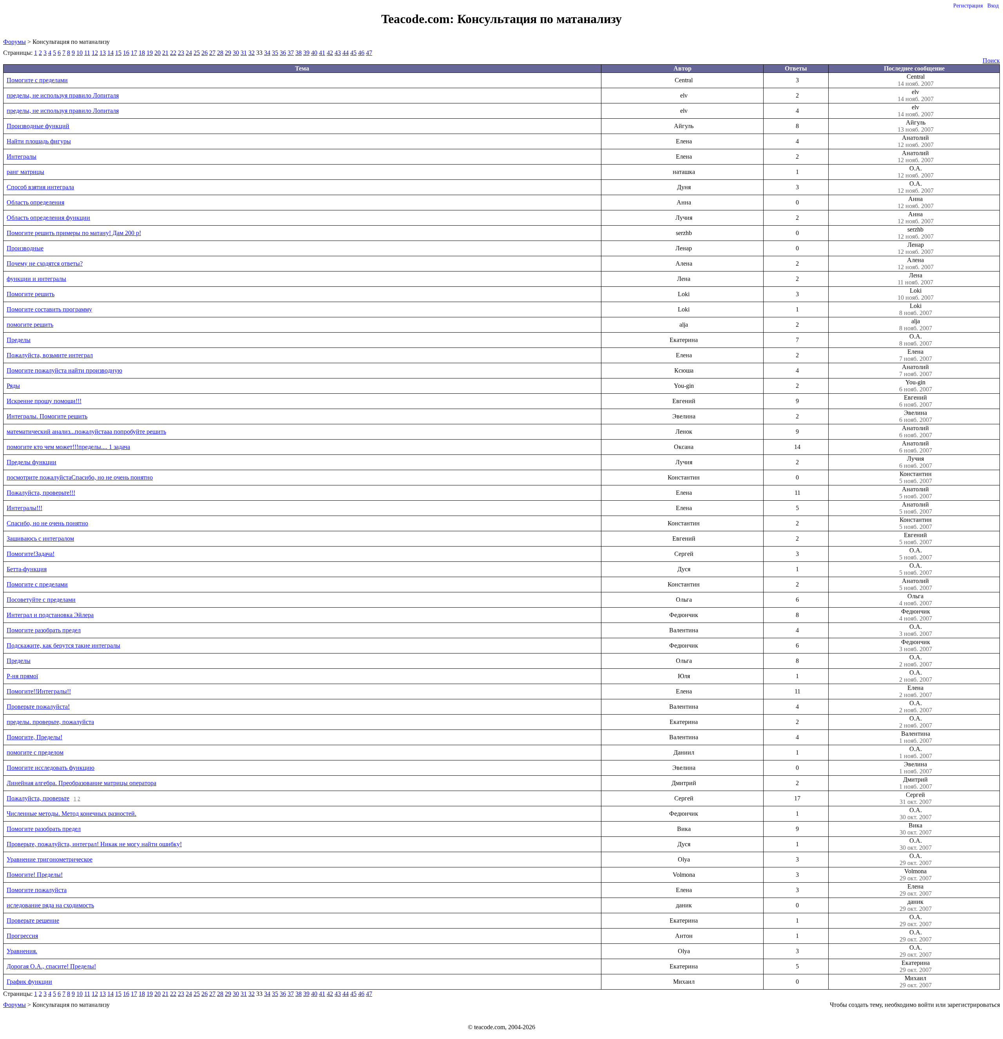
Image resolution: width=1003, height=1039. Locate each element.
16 (126, 52)
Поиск (991, 60)
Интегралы (21, 156)
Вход (993, 6)
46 (361, 52)
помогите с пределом (35, 752)
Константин (915, 477)
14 (110, 52)
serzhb (916, 233)
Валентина (915, 737)
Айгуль (916, 126)
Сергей (916, 798)
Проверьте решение (33, 920)
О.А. (916, 172)
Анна (916, 202)
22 (173, 52)
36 (283, 52)
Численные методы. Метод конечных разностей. (71, 813)
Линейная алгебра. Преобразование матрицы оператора (81, 783)
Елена (915, 355)
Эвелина (915, 416)
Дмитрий (915, 783)
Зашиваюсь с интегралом (40, 538)
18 (142, 52)
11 (87, 52)
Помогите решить (30, 294)
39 (306, 52)
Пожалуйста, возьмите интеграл (50, 355)
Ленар (916, 248)
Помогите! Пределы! (35, 874)
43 (338, 52)
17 (134, 52)
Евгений (915, 401)
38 (298, 52)
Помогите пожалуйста (37, 890)
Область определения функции (48, 217)
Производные (25, 248)
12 (95, 52)
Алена (916, 263)
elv (916, 95)
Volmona (916, 875)
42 (330, 52)
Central (916, 80)
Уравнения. (22, 951)
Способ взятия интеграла (40, 187)
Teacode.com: (419, 19)
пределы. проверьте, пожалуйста (50, 722)
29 (228, 52)
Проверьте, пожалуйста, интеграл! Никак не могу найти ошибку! (94, 844)
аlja (915, 324)
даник (916, 905)
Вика (916, 829)
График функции (29, 981)
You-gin (915, 386)
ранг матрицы (25, 171)
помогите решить (30, 324)
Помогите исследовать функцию (50, 767)
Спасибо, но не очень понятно (47, 523)
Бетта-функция (27, 569)
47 (369, 52)
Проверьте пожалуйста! (38, 706)
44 (345, 52)
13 (103, 52)
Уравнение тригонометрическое (49, 859)
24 (189, 52)
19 (150, 52)
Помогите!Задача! (30, 553)
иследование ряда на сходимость (50, 905)
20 (157, 52)
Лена (915, 279)
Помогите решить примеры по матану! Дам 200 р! (74, 233)
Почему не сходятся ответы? (45, 263)
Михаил (916, 981)
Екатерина (916, 966)
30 (236, 52)
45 (353, 52)
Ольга (915, 599)
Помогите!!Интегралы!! (39, 691)
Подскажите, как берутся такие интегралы (63, 645)
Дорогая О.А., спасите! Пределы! (51, 966)
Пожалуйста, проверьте (38, 798)
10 (79, 52)
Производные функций (38, 126)
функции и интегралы (36, 278)
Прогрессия (22, 935)
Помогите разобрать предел (44, 630)
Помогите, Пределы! (34, 737)
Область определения (35, 202)
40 (314, 52)
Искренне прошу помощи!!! (44, 401)
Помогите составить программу (49, 309)
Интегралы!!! (24, 508)
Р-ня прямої (22, 676)
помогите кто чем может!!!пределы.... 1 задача (68, 446)
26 (204, 52)
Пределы (19, 340)
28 (220, 52)
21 (165, 52)
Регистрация (968, 6)
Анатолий (916, 141)
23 (181, 52)
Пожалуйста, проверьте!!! (41, 492)
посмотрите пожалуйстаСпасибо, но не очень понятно (80, 477)
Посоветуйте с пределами (41, 599)
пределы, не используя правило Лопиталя (63, 95)
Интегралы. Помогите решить (47, 416)
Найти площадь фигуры (39, 141)
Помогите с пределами (37, 80)
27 (212, 52)
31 (244, 52)
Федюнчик (915, 615)
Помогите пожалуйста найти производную (64, 370)
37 (291, 52)
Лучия (915, 462)
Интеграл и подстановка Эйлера (50, 615)
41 (322, 52)
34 (267, 52)
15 (118, 52)
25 (197, 52)
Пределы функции (31, 462)
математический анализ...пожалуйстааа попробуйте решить (86, 431)
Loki (916, 294)
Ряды (13, 385)
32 (251, 52)
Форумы (14, 41)
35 (275, 52)
